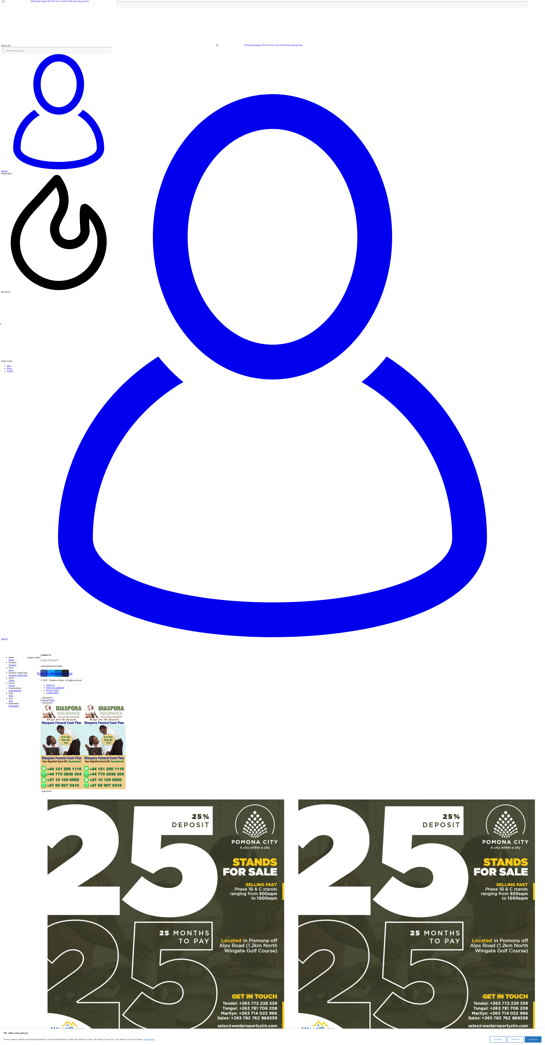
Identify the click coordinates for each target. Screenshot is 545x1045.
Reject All (515, 1039)
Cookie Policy (149, 1039)
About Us (50, 685)
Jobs (9, 366)
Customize (498, 1039)
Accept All (533, 1039)
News (9, 368)
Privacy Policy (52, 690)
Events (10, 371)
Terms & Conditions (55, 687)
